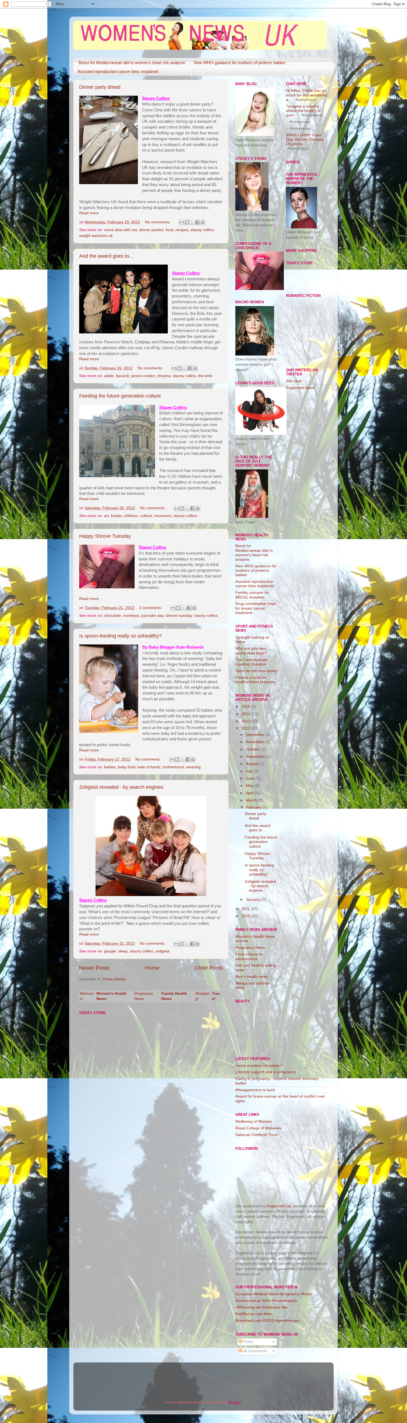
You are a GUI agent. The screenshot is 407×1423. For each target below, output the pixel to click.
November (255, 742)
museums (162, 516)
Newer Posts (94, 968)
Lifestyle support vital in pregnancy (265, 1072)
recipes (182, 230)
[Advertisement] (308, 482)
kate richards (149, 767)
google (110, 951)
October (253, 749)
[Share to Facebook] (197, 222)
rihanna (164, 376)
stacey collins (202, 230)
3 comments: (151, 608)
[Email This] (181, 222)
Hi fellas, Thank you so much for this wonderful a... (306, 94)
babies (110, 767)
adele (109, 376)
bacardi (122, 376)
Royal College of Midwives (258, 1128)
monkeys (131, 615)
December (255, 735)
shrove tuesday (179, 615)
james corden (143, 376)
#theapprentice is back (255, 1090)
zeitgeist (162, 951)
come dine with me (120, 230)
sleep (123, 951)
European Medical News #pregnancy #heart (273, 1294)
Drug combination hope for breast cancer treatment (255, 608)
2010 (246, 916)
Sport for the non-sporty (256, 671)
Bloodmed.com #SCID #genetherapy (267, 1320)
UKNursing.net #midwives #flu (261, 1307)
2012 (246, 728)
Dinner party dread (99, 87)
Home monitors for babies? (259, 1066)
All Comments (254, 1351)
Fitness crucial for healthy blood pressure (255, 679)
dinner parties (151, 230)
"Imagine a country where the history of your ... (303, 110)
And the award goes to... (106, 256)
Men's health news (251, 977)
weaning (193, 767)
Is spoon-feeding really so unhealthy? (120, 636)
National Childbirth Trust (256, 1135)
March (252, 800)
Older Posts (209, 968)
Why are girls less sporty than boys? (251, 650)
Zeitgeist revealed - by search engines (121, 787)
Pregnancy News (250, 948)
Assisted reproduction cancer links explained (118, 71)
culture (146, 516)
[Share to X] (192, 222)
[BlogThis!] (187, 222)
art (106, 516)
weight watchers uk (96, 236)
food (169, 230)
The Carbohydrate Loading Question (251, 662)
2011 (246, 909)
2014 (246, 714)
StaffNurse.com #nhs (253, 1314)
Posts (247, 1342)
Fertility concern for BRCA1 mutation (252, 595)
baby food (126, 767)
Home (152, 968)
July (250, 771)
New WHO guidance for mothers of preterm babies (239, 62)
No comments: (158, 222)
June (251, 778)
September (256, 756)
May (250, 786)
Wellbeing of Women (253, 1121)
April (250, 793)
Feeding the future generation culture (120, 396)
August (252, 764)
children (131, 516)
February (254, 807)
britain (116, 516)
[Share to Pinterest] (202, 222)
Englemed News (300, 388)
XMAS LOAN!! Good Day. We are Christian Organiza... (305, 139)
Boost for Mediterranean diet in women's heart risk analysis (132, 62)
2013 (246, 721)
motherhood (173, 767)
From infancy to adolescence (249, 956)
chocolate (112, 615)
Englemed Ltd (278, 1206)
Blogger (234, 1402)
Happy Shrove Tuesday (105, 536)
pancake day (152, 615)
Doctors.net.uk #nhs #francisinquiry (266, 1301)
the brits (205, 376)
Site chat (293, 381)
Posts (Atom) (114, 979)
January (253, 899)
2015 (246, 706)
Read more (89, 213)
